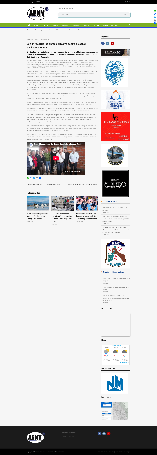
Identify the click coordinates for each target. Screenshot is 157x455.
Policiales (55, 25)
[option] (37, 210)
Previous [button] (28, 213)
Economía (76, 25)
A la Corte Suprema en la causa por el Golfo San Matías (44, 184)
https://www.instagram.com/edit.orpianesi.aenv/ (127, 1)
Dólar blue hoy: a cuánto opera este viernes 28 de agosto (116, 280)
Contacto (114, 25)
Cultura (96, 25)
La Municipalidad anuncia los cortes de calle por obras (115, 209)
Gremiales (65, 25)
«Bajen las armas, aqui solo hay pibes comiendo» (82, 184)
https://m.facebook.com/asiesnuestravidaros (125, 1)
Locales (37, 39)
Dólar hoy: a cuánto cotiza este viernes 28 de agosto (115, 288)
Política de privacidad (68, 436)
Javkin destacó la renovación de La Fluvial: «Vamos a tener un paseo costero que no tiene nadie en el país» (116, 219)
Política (45, 25)
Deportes (87, 25)
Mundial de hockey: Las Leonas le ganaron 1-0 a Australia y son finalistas (62, 216)
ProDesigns (126, 452)
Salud (47, 39)
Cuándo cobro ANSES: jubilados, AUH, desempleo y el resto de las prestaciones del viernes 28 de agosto (115, 298)
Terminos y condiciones (69, 432)
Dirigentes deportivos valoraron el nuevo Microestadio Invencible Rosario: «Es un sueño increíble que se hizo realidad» (116, 230)
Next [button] (97, 213)
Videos (105, 25)
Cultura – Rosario (110, 201)
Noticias (36, 25)
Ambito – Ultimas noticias (113, 272)
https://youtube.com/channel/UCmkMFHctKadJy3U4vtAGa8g (129, 1)
